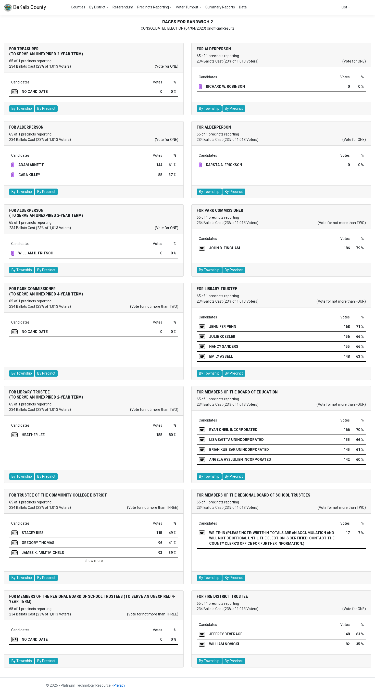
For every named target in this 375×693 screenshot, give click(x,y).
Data (243, 7)
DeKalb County (29, 7)
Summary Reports (220, 7)
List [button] (344, 7)
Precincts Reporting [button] (153, 7)
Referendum (122, 7)
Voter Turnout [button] (187, 7)
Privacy (119, 685)
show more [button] (94, 561)
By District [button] (97, 7)
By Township (21, 108)
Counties (78, 7)
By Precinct (46, 108)
